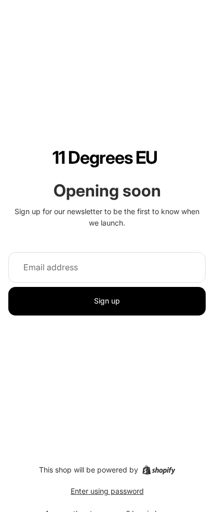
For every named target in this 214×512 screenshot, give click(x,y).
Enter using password (107, 491)
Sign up (107, 300)
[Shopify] (158, 470)
